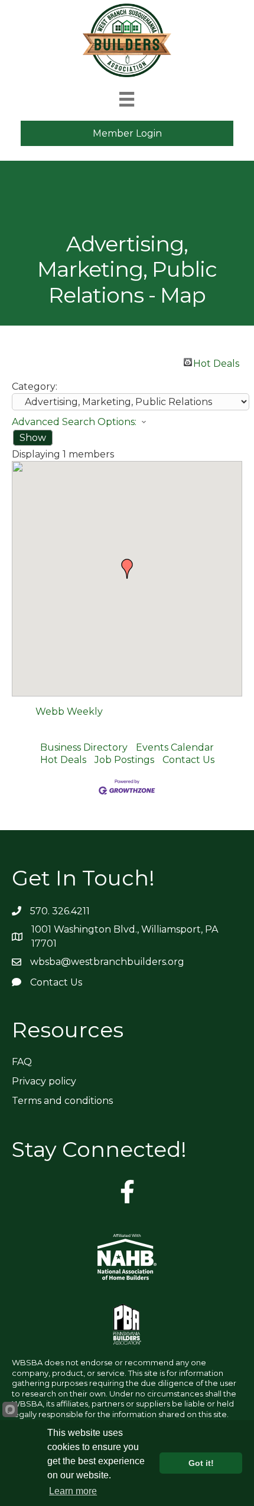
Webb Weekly (69, 711)
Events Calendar (175, 747)
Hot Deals (216, 362)
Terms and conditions (62, 1100)
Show (32, 437)
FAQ (22, 1061)
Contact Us (188, 759)
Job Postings (124, 759)
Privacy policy (44, 1081)
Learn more (73, 1491)
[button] (127, 568)
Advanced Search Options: (74, 421)
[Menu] (126, 99)
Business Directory (84, 747)
